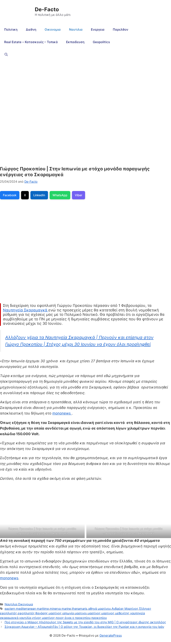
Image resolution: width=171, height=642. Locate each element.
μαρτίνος (94, 613)
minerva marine (60, 608)
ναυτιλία (25, 618)
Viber (78, 195)
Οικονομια (53, 29)
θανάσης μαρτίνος (48, 613)
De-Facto (47, 9)
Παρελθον (120, 29)
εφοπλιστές (26, 613)
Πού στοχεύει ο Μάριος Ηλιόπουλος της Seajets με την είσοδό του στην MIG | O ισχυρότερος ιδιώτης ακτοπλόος (85, 622)
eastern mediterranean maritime (27, 608)
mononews (62, 413)
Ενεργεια (97, 29)
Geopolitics (101, 42)
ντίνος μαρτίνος (43, 618)
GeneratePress (110, 635)
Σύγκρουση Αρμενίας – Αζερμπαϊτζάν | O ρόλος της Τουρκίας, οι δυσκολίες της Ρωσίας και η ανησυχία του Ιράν (84, 626)
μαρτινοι (81, 613)
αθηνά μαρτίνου (99, 608)
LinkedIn (39, 195)
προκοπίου (99, 618)
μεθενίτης (122, 613)
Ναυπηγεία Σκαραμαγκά (25, 310)
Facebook (9, 195)
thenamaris (79, 608)
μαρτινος (107, 613)
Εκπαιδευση (75, 42)
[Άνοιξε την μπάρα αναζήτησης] (6, 54)
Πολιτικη (11, 29)
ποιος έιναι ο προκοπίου (73, 618)
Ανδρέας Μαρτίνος (125, 608)
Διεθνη (31, 29)
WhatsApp (60, 195)
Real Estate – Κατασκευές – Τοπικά (31, 42)
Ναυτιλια (76, 29)
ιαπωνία (68, 613)
